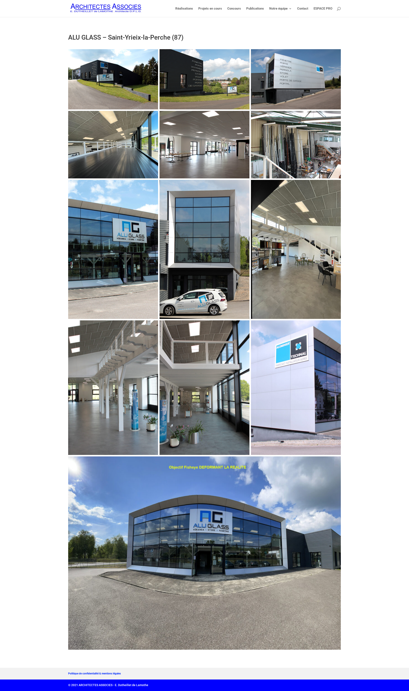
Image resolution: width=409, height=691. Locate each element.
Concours (234, 8)
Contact (302, 8)
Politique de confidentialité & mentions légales (94, 673)
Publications (255, 8)
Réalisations (184, 8)
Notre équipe (278, 8)
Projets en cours (210, 8)
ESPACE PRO (323, 8)
